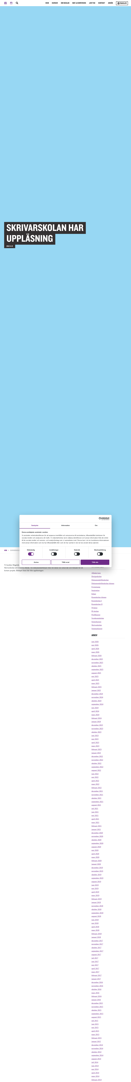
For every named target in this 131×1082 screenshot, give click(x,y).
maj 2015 (94, 1027)
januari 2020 (96, 864)
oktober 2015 (96, 1010)
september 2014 (97, 1055)
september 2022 (97, 767)
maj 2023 (94, 739)
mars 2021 (95, 822)
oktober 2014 (96, 1052)
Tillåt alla (95, 562)
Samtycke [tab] (34, 525)
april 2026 (95, 649)
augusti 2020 (96, 847)
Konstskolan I (96, 601)
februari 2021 (96, 826)
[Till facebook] (5, 3)
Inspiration (95, 590)
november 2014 (97, 1048)
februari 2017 (96, 975)
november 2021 (97, 795)
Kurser (55, 3)
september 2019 (97, 878)
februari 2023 (96, 749)
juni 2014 (95, 1066)
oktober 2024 (96, 701)
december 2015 (97, 1003)
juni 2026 (95, 642)
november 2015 (97, 1007)
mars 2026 (95, 652)
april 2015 (95, 1031)
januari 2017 (96, 979)
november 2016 (97, 986)
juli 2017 (94, 958)
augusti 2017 (96, 955)
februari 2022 (96, 788)
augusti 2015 (96, 1017)
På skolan (95, 611)
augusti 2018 (96, 916)
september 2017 (97, 951)
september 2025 (97, 669)
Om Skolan (65, 3)
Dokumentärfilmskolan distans (102, 583)
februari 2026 (96, 656)
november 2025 (97, 663)
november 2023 (97, 729)
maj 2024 (94, 708)
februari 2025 (96, 687)
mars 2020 (95, 857)
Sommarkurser (96, 629)
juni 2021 (95, 812)
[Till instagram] (11, 3)
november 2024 (97, 697)
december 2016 (97, 982)
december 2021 (97, 791)
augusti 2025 (96, 673)
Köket (93, 594)
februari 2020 (96, 861)
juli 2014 (94, 1062)
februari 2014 (96, 1080)
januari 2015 (96, 1041)
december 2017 (97, 941)
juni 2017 (95, 961)
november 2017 (97, 944)
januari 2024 (96, 722)
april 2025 (95, 680)
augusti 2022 (96, 770)
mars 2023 (95, 746)
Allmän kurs (96, 573)
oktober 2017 (96, 948)
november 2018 (97, 906)
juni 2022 (95, 774)
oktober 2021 (96, 798)
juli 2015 (94, 1021)
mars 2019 (95, 895)
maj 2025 (94, 676)
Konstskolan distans (98, 597)
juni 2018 (95, 920)
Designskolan (96, 576)
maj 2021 (94, 815)
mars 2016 (95, 993)
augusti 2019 (96, 882)
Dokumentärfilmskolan (100, 580)
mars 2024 (95, 715)
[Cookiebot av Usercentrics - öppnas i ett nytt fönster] (100, 518)
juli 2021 (94, 808)
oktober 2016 (96, 989)
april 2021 (95, 819)
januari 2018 (96, 937)
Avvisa (36, 562)
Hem (47, 3)
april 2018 (95, 927)
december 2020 (97, 833)
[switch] (54, 554)
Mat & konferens (79, 3)
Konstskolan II (96, 604)
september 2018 (97, 913)
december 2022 (97, 756)
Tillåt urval (65, 562)
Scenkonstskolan (97, 618)
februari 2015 (96, 1038)
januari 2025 (96, 690)
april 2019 (95, 892)
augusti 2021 (96, 805)
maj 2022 (94, 777)
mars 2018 (95, 930)
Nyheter (94, 608)
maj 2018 (94, 923)
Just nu (92, 3)
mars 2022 (95, 784)
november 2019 (97, 871)
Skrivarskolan (96, 625)
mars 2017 (95, 972)
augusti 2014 (96, 1059)
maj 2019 (94, 888)
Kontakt (101, 3)
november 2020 (97, 836)
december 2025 (97, 659)
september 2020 (97, 843)
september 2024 (97, 704)
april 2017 (95, 968)
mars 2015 (95, 1034)
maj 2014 (94, 1069)
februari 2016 (96, 996)
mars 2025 (95, 683)
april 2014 (95, 1073)
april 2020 (95, 854)
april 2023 (95, 742)
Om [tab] (96, 525)
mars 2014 (95, 1076)
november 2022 (97, 760)
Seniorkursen (96, 622)
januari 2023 (96, 753)
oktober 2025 (96, 666)
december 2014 (97, 1045)
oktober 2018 (96, 909)
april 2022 (95, 781)
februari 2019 (96, 899)
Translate (123, 3)
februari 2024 (96, 718)
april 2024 (95, 711)
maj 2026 (94, 645)
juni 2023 (95, 736)
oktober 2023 (96, 732)
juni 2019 (95, 885)
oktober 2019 (96, 875)
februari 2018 (96, 934)
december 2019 (97, 868)
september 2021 (97, 802)
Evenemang (95, 587)
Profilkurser (95, 615)
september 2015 (97, 1014)
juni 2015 (95, 1024)
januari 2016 (96, 1000)
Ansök (110, 3)
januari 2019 (96, 902)
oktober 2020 (96, 840)
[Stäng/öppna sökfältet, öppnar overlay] (17, 3)
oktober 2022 (96, 763)
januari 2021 (96, 829)
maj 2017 (94, 965)
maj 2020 (94, 850)
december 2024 (97, 694)
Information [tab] (65, 525)
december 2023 (97, 725)
